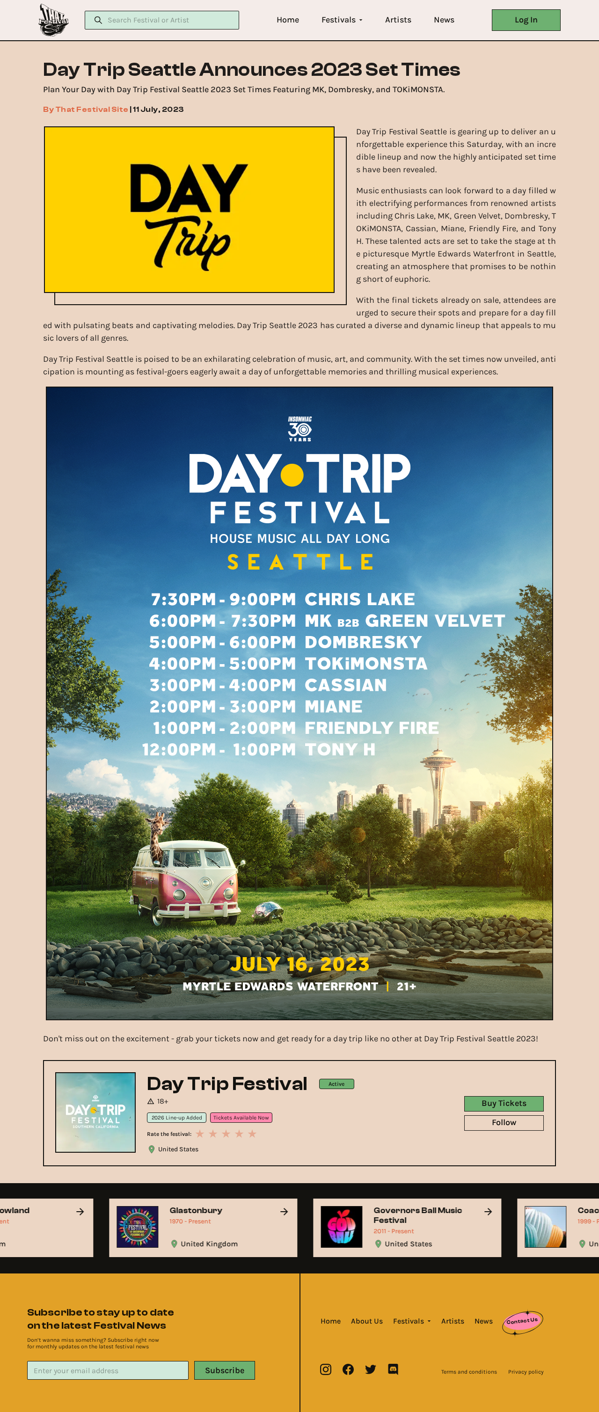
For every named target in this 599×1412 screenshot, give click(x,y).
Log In (526, 20)
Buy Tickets (504, 1103)
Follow (504, 1122)
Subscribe (224, 1370)
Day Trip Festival (227, 1084)
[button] (288, 20)
